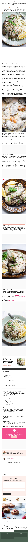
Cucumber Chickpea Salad (9, 293)
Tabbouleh (17, 295)
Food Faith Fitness (15, 1)
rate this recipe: (5, 491)
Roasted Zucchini (11, 300)
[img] (2, 528)
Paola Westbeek (12, 458)
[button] (1, 1)
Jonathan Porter (7, 426)
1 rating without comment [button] (16, 474)
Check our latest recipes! (21, 527)
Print (6, 365)
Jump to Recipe (17, 7)
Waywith (17, 540)
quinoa (6, 297)
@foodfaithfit (9, 434)
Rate (10, 365)
